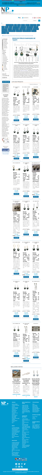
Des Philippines (5, 61)
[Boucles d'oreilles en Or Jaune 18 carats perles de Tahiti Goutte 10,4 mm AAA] (26, 248)
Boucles (5, 44)
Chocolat (5, 69)
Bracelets (6, 42)
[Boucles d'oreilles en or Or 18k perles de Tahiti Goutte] (16, 247)
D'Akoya (4, 54)
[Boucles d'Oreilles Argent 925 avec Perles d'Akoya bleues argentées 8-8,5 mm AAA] (35, 373)
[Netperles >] (2, 35)
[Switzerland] (38, 17)
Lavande (5, 68)
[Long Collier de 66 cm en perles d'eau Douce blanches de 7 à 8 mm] (26, 373)
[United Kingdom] (34, 17)
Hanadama (5, 60)
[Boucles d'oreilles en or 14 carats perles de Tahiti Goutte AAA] (26, 130)
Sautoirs (5, 46)
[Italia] (36, 17)
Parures (5, 41)
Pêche (5, 67)
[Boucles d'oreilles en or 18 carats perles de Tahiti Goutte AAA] (26, 168)
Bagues (5, 45)
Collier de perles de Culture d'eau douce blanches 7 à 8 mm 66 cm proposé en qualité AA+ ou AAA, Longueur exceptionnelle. (26, 388)
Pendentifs (6, 43)
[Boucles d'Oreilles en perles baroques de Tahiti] (16, 167)
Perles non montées (4, 50)
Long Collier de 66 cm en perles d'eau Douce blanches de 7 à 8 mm (26, 381)
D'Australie (5, 58)
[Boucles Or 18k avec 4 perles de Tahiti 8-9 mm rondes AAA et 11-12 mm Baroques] (36, 328)
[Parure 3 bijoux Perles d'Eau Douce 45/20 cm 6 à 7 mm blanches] (16, 373)
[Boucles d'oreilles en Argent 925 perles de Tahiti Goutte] (36, 130)
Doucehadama (5, 59)
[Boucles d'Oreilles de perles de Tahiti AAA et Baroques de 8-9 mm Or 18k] (26, 329)
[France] (33, 17)
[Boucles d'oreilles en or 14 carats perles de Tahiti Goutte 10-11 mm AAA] (16, 287)
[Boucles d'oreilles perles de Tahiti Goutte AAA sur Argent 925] (16, 92)
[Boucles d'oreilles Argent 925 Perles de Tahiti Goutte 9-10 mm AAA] (16, 130)
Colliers (5, 40)
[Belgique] (40, 17)
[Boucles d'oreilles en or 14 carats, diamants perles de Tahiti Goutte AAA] (36, 248)
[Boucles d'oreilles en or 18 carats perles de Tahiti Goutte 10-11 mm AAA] (26, 287)
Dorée (5, 66)
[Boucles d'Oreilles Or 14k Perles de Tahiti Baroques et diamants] (16, 328)
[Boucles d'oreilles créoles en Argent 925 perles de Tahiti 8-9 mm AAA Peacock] (36, 167)
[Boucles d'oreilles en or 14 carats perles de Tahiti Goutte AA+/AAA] (26, 207)
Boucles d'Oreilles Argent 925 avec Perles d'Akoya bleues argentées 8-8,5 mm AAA (35, 381)
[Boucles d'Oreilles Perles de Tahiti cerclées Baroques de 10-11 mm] (36, 206)
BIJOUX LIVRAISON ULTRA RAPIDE (20, 2)
